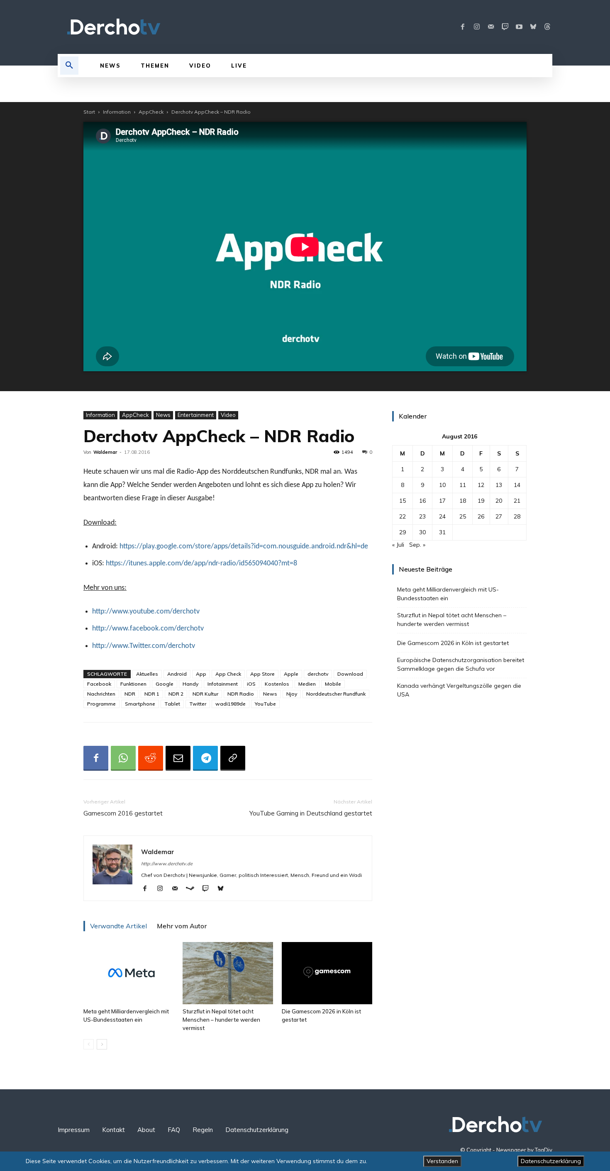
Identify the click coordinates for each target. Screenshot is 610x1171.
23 (422, 516)
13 (498, 485)
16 (422, 500)
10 (442, 485)
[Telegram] (205, 758)
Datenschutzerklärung (551, 1161)
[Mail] (491, 27)
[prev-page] (88, 1044)
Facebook (99, 684)
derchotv (317, 674)
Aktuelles (147, 674)
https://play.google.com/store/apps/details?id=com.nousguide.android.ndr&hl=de (244, 546)
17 (442, 500)
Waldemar (105, 452)
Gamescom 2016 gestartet (123, 813)
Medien (307, 684)
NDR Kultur (205, 694)
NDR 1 (151, 694)
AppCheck (151, 112)
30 (422, 532)
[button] (69, 65)
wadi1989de (230, 704)
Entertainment (196, 414)
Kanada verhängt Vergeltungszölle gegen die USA (459, 690)
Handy (190, 684)
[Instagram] (477, 27)
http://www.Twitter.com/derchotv (143, 646)
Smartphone (140, 704)
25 (462, 516)
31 (442, 532)
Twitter (197, 704)
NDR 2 (175, 694)
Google (164, 684)
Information (117, 112)
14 (517, 485)
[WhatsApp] (123, 758)
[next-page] (102, 1044)
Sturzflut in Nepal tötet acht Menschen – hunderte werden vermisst (221, 1019)
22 (402, 516)
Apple (291, 674)
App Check (228, 674)
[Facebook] (463, 27)
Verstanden (442, 1161)
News (163, 414)
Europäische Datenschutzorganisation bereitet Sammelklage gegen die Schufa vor (460, 664)
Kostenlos (277, 684)
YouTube (265, 704)
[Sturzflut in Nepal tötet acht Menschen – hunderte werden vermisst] (228, 973)
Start (89, 112)
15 (402, 500)
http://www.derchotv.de (167, 864)
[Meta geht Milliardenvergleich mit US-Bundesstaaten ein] (128, 973)
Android (177, 674)
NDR (129, 694)
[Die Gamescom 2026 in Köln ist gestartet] (327, 973)
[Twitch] (505, 27)
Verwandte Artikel (118, 926)
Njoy (291, 694)
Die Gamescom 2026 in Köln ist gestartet (453, 643)
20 (498, 500)
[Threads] (547, 27)
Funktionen (133, 684)
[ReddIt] (150, 758)
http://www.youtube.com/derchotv (146, 612)
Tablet (172, 704)
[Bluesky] (533, 27)
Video (228, 414)
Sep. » (417, 544)
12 (481, 485)
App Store (262, 674)
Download (350, 674)
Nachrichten (101, 694)
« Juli (398, 544)
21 (517, 500)
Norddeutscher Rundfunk (336, 694)
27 (498, 516)
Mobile (333, 684)
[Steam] (193, 889)
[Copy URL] (232, 758)
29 (402, 532)
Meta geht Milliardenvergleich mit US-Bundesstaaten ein (448, 594)
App (201, 674)
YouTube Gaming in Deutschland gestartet (310, 813)
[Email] (178, 758)
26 (481, 516)
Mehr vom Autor (182, 926)
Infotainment (222, 684)
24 (442, 516)
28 (517, 516)
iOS (251, 684)
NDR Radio (240, 694)
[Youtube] (519, 27)
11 (462, 485)
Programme (101, 704)
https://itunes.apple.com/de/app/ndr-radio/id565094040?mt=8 (201, 563)
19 (481, 500)
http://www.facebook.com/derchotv (148, 629)
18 (462, 500)
